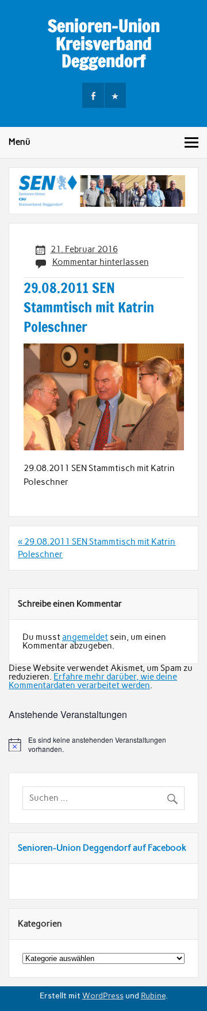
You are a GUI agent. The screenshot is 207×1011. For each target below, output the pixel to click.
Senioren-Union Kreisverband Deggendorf (104, 43)
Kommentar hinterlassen (100, 262)
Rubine (153, 995)
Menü (19, 142)
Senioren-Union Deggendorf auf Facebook (102, 848)
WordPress (103, 995)
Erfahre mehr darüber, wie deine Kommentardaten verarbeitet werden (93, 681)
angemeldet (85, 637)
